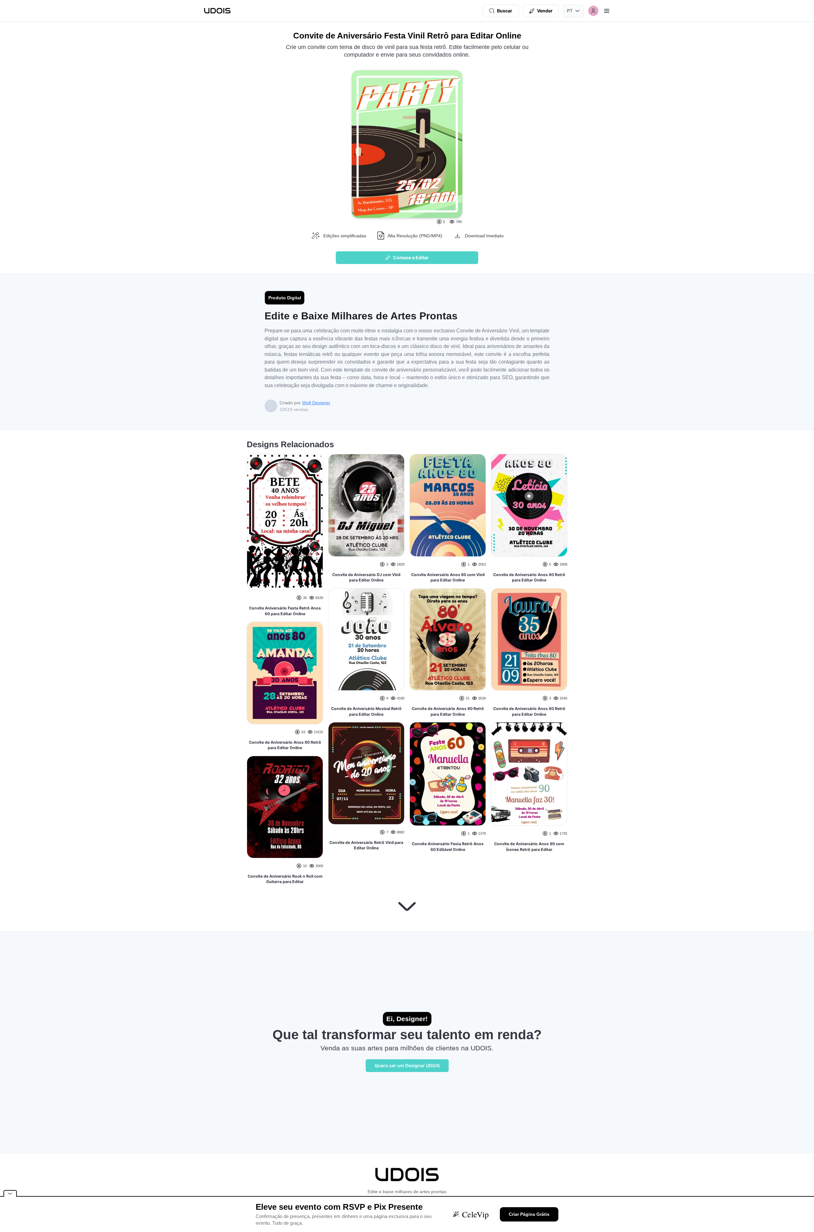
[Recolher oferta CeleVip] (10, 1193)
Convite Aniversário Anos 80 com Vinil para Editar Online (448, 577)
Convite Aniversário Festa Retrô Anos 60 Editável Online (448, 846)
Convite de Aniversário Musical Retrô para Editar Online (366, 711)
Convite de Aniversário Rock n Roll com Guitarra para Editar (285, 879)
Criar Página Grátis (529, 1214)
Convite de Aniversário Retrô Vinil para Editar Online (366, 845)
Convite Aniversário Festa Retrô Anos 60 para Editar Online (285, 611)
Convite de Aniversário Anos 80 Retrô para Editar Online (285, 745)
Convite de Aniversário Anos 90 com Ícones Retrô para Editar (529, 846)
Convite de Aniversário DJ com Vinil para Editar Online (366, 577)
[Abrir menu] (606, 11)
